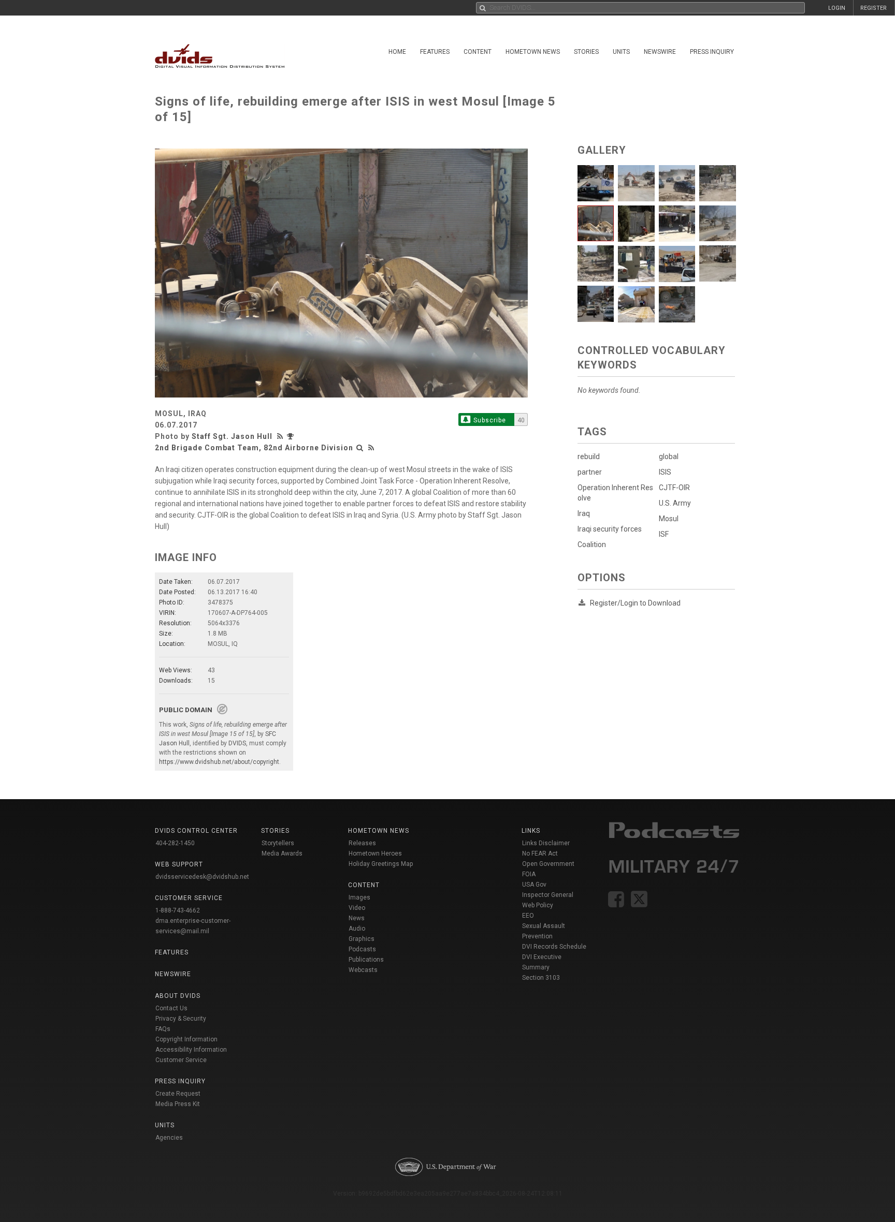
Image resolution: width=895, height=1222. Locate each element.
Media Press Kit (177, 1104)
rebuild (589, 456)
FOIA (529, 874)
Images (359, 897)
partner (590, 472)
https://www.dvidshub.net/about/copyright (219, 761)
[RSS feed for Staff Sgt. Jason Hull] (281, 436)
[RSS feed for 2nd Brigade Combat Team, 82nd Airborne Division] (371, 448)
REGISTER (873, 8)
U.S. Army (675, 503)
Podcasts (362, 949)
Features (435, 51)
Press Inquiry (712, 51)
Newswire (660, 51)
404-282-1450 (175, 843)
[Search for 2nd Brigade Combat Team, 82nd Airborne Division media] (360, 448)
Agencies (169, 1137)
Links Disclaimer (546, 843)
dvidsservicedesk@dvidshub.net (202, 876)
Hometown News (533, 51)
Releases (362, 843)
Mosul (669, 518)
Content (478, 51)
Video (357, 907)
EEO (528, 915)
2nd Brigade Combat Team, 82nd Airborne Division (254, 448)
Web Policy (537, 905)
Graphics (361, 939)
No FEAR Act (540, 853)
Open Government (548, 863)
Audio (357, 928)
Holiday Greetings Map (381, 863)
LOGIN (836, 8)
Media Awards (282, 853)
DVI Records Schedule (554, 946)
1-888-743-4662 (177, 910)
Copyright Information (186, 1039)
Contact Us (171, 1008)
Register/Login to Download (635, 603)
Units (621, 51)
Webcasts (363, 970)
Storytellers (278, 843)
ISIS (665, 472)
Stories (586, 51)
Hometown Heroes (375, 853)
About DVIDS (177, 995)
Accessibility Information (191, 1049)
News (357, 918)
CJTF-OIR (674, 487)
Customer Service (181, 1060)
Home (397, 51)
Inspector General (547, 895)
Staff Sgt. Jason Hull (232, 436)
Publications (366, 959)
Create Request (177, 1093)
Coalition (592, 544)
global (669, 456)
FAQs (162, 1029)
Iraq (584, 513)
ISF (664, 534)
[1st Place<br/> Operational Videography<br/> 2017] (291, 436)
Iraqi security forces (610, 529)
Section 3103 (541, 977)
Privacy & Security (180, 1018)
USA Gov (534, 884)
